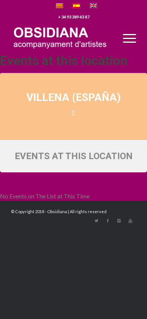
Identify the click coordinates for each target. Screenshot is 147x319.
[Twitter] (96, 220)
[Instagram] (119, 220)
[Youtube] (130, 220)
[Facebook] (107, 220)
